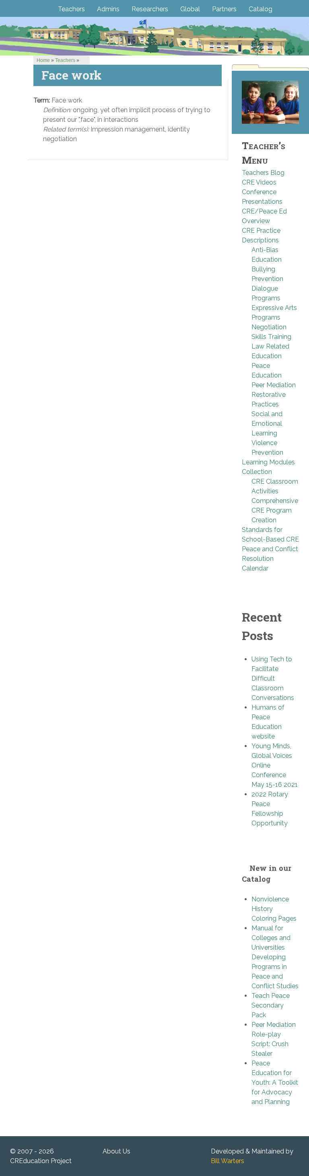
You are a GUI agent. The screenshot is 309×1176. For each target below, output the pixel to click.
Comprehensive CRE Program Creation (274, 510)
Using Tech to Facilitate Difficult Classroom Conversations (272, 678)
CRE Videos (259, 182)
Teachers (65, 60)
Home (43, 60)
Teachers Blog (263, 173)
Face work (71, 75)
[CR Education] (154, 36)
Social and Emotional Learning (266, 423)
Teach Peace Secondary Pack (270, 1005)
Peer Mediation (273, 385)
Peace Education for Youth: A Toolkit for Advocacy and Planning (274, 1082)
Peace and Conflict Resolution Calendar (270, 558)
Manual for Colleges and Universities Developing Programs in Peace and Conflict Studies (275, 957)
